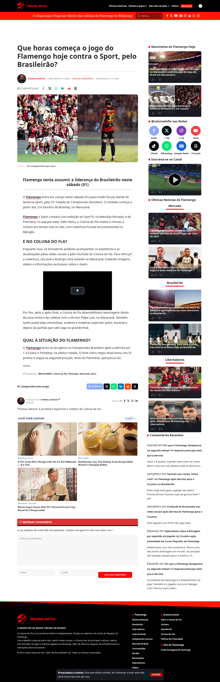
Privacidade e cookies (70, 672)
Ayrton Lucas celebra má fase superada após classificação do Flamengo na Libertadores (172, 421)
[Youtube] (195, 133)
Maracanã (84, 373)
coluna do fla (60, 373)
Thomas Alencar (36, 78)
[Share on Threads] (75, 88)
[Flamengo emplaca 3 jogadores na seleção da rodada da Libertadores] (174, 382)
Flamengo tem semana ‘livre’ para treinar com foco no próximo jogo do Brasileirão (173, 346)
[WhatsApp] (194, 15)
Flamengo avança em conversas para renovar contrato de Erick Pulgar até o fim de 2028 (174, 233)
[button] (156, 674)
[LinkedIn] (136, 401)
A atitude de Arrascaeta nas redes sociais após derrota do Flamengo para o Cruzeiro (174, 511)
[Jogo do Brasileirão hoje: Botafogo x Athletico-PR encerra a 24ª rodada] (174, 101)
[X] (171, 15)
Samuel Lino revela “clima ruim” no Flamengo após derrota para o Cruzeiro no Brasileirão (172, 479)
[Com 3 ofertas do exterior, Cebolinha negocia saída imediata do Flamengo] (174, 262)
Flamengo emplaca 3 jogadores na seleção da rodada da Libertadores (174, 389)
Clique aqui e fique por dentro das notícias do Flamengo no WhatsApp (84, 16)
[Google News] (180, 15)
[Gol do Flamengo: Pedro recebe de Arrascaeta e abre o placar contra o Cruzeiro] (174, 180)
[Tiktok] (154, 148)
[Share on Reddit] (69, 88)
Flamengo (33, 197)
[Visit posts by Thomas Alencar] (21, 78)
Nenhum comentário (82, 78)
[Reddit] (189, 15)
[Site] (120, 401)
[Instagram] (185, 15)
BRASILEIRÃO (45, 373)
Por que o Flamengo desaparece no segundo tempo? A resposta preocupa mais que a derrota (174, 450)
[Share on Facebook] (43, 88)
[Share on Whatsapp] (56, 88)
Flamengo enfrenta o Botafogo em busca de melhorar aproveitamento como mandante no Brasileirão (174, 310)
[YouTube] (175, 15)
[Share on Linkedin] (63, 88)
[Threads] (198, 15)
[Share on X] (50, 88)
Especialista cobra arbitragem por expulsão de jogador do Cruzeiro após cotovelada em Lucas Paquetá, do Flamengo (173, 536)
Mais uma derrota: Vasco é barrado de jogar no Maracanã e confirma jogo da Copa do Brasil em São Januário (174, 71)
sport (93, 373)
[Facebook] (167, 15)
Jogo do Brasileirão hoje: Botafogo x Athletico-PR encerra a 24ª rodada (170, 107)
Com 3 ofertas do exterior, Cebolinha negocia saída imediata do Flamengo (171, 269)
